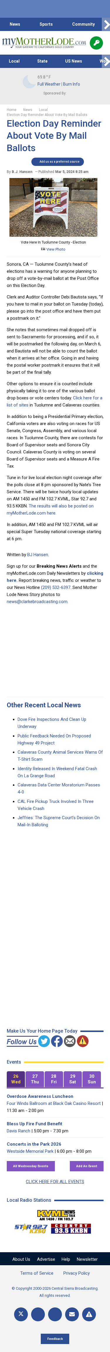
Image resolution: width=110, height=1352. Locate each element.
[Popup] (96, 43)
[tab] (16, 1079)
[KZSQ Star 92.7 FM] (28, 1227)
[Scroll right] (106, 24)
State (42, 61)
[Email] (72, 1314)
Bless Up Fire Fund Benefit (34, 1123)
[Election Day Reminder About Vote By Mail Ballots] (53, 235)
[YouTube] (55, 1314)
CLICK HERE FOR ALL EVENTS (55, 1181)
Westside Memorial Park (30, 1151)
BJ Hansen (37, 554)
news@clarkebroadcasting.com (37, 601)
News (15, 24)
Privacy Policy (76, 1273)
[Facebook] (38, 1314)
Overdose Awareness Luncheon (40, 1096)
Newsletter (87, 1259)
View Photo (55, 249)
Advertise (46, 1259)
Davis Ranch (18, 1131)
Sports (46, 24)
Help (66, 1259)
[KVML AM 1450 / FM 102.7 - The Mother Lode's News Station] (56, 1213)
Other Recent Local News (44, 705)
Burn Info (71, 84)
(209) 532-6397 (55, 587)
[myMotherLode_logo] (43, 43)
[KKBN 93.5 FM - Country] (71, 1227)
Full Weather (49, 84)
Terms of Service (36, 1273)
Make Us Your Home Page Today (42, 1031)
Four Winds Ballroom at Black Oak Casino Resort (54, 1103)
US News (73, 61)
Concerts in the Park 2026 (34, 1144)
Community (83, 24)
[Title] (89, 1314)
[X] (21, 1314)
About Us (21, 1259)
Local (14, 61)
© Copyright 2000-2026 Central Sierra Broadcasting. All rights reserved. (55, 1292)
